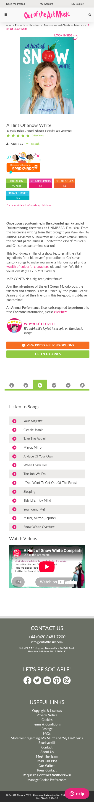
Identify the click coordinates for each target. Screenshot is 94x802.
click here (60, 311)
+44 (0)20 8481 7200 (47, 636)
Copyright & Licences (47, 710)
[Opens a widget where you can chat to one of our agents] (76, 794)
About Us (47, 751)
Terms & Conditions (47, 724)
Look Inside (65, 36)
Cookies (47, 719)
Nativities (34, 25)
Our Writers (47, 765)
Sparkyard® (47, 742)
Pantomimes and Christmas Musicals (64, 25)
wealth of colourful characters (27, 266)
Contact (46, 747)
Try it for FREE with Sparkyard (23, 162)
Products (20, 25)
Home (8, 25)
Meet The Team (47, 756)
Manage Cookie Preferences (46, 779)
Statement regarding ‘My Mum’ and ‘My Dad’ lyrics (47, 738)
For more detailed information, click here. (29, 205)
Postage (47, 728)
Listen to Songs (48, 354)
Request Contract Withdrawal (47, 774)
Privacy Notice (47, 715)
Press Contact (47, 770)
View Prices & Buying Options (50, 345)
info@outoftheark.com (47, 642)
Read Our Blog (47, 761)
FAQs (47, 733)
